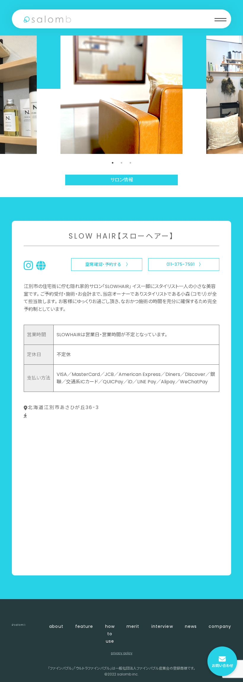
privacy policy (121, 653)
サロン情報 (121, 179)
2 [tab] (121, 163)
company (220, 626)
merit (133, 626)
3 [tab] (130, 163)
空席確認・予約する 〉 (106, 264)
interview (162, 626)
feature (84, 626)
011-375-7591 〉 (184, 264)
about (56, 626)
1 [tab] (113, 163)
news (191, 626)
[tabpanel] (121, 95)
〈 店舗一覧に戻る (43, 561)
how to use (110, 633)
